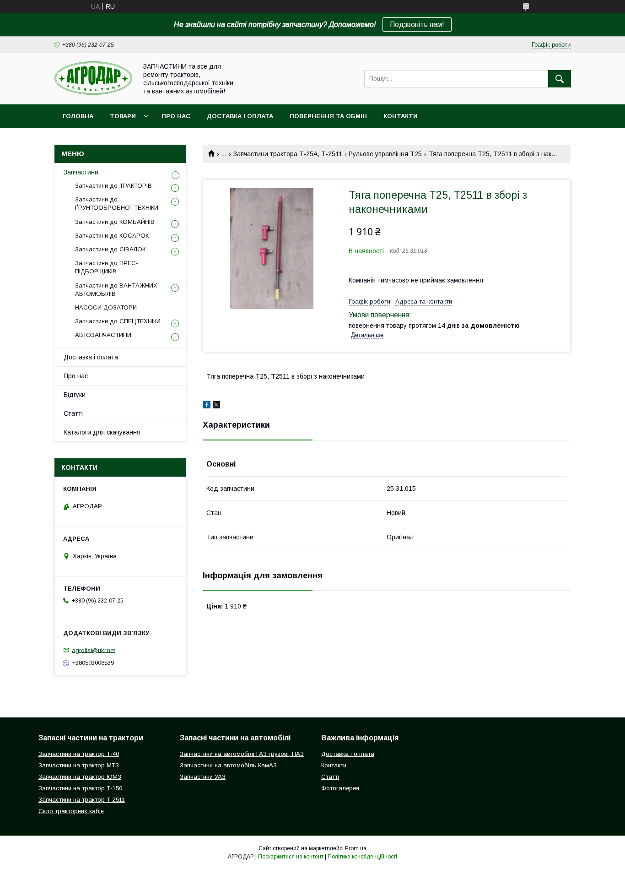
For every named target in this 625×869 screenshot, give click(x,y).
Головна (78, 116)
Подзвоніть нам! (417, 24)
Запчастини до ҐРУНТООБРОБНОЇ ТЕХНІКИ (116, 203)
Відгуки (75, 394)
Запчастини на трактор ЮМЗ (79, 776)
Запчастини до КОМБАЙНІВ (115, 221)
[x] (216, 406)
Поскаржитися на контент (290, 856)
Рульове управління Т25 (385, 154)
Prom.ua (355, 848)
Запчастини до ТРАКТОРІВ (113, 185)
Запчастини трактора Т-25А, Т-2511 (287, 154)
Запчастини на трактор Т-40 (78, 753)
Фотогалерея (340, 788)
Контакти (400, 116)
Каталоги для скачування (102, 432)
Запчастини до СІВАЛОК (110, 249)
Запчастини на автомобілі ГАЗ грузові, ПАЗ (242, 753)
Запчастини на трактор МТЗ (78, 765)
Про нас (176, 116)
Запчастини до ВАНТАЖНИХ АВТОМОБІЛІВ (116, 289)
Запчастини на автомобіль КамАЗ (228, 765)
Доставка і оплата (240, 116)
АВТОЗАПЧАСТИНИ (103, 334)
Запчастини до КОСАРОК (112, 235)
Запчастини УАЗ (203, 776)
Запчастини (81, 172)
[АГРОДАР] (93, 92)
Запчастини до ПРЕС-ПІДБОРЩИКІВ (106, 267)
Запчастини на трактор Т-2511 (81, 799)
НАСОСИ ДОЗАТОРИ (106, 307)
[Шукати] (559, 78)
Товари (123, 116)
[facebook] (206, 406)
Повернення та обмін (328, 116)
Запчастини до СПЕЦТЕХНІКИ (118, 321)
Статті (73, 413)
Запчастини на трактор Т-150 (80, 788)
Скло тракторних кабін (71, 811)
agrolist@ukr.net (93, 649)
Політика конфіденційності (362, 856)
